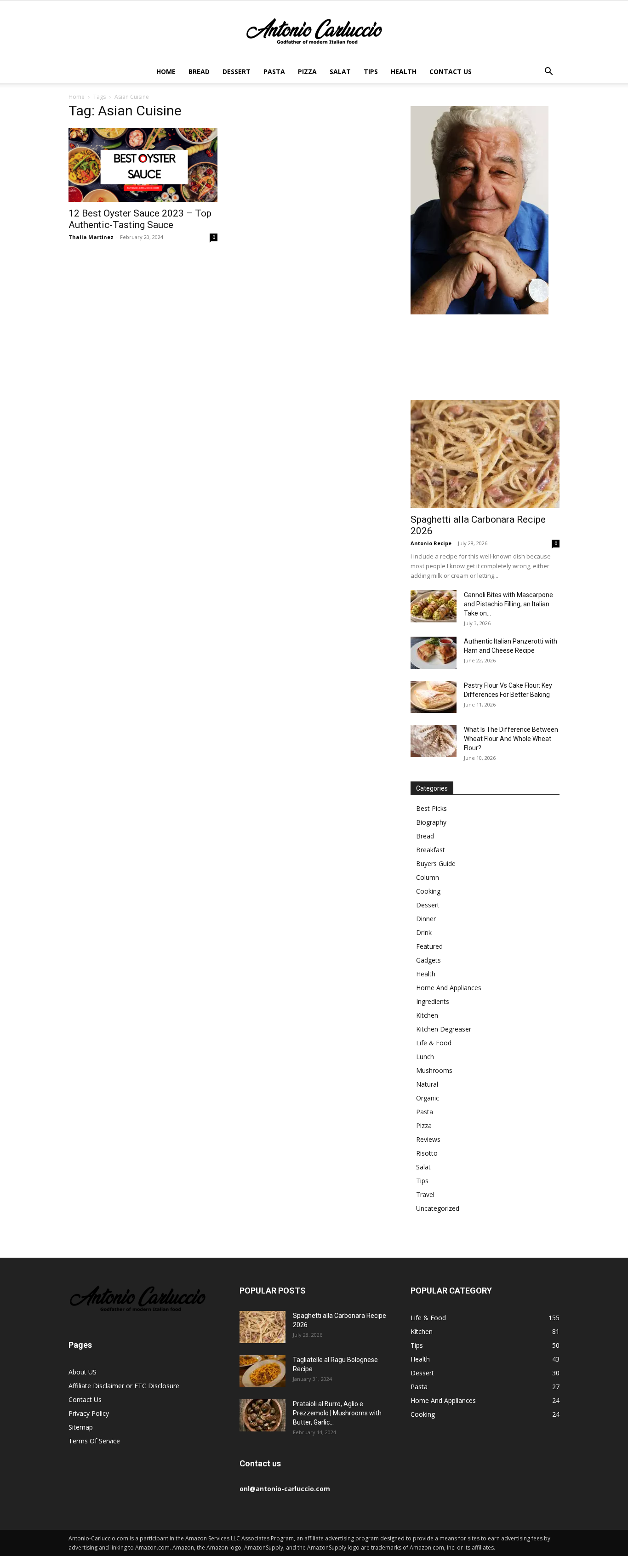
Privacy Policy (89, 1413)
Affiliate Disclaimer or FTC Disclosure (124, 1385)
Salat (340, 71)
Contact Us (450, 71)
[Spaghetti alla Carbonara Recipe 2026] (485, 454)
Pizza (307, 71)
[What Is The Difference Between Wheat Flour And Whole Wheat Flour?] (434, 741)
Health (404, 71)
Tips (371, 71)
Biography (431, 822)
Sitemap (81, 1427)
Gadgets (428, 960)
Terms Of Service (94, 1440)
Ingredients (432, 1001)
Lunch (425, 1056)
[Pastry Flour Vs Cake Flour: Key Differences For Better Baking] (434, 697)
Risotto (427, 1153)
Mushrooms (434, 1070)
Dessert (237, 71)
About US (83, 1372)
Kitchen (427, 1015)
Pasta (274, 71)
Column (427, 877)
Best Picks (431, 808)
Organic (427, 1098)
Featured (429, 946)
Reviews (428, 1139)
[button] (548, 72)
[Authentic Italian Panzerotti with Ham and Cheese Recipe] (434, 653)
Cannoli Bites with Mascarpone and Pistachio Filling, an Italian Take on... (508, 604)
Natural (427, 1084)
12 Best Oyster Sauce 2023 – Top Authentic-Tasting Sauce (140, 219)
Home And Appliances (448, 987)
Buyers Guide (436, 863)
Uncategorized (437, 1208)
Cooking (428, 891)
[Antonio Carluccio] (314, 31)
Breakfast (430, 849)
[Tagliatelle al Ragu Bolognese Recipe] (262, 1371)
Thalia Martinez (91, 237)
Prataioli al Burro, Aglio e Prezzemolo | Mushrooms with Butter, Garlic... (337, 1413)
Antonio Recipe (431, 543)
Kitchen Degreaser (443, 1029)
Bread (199, 71)
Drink (424, 932)
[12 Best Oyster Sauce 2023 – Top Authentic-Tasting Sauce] (143, 165)
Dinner (426, 918)
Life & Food (433, 1042)
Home (166, 71)
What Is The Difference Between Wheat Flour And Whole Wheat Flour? (511, 739)
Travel (425, 1194)
